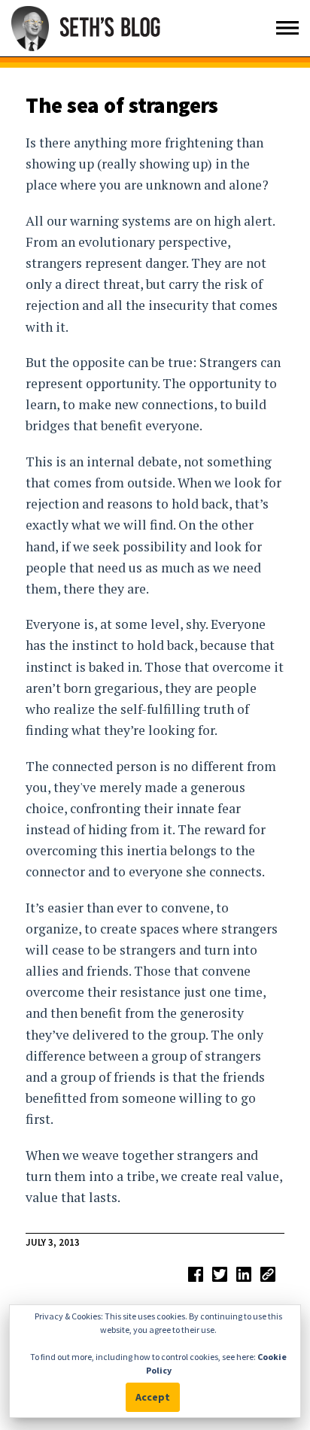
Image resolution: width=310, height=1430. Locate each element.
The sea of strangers (122, 105)
